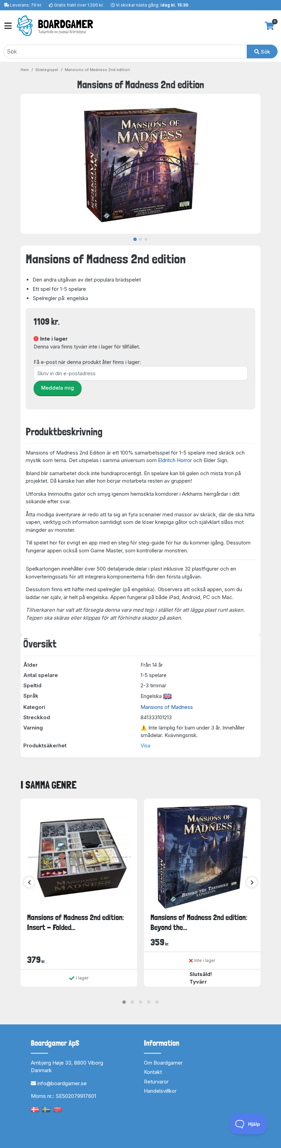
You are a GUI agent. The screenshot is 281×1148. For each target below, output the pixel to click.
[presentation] (29, 882)
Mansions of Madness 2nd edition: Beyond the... (198, 922)
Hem (25, 69)
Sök (264, 51)
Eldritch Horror (175, 460)
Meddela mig (57, 387)
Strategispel (46, 69)
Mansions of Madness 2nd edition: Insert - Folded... (75, 922)
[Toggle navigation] (7, 26)
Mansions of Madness (166, 707)
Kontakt (153, 1072)
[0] (269, 26)
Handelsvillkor (160, 1091)
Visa (145, 745)
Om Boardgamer (163, 1062)
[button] (124, 1002)
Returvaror (156, 1081)
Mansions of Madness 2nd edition (97, 69)
